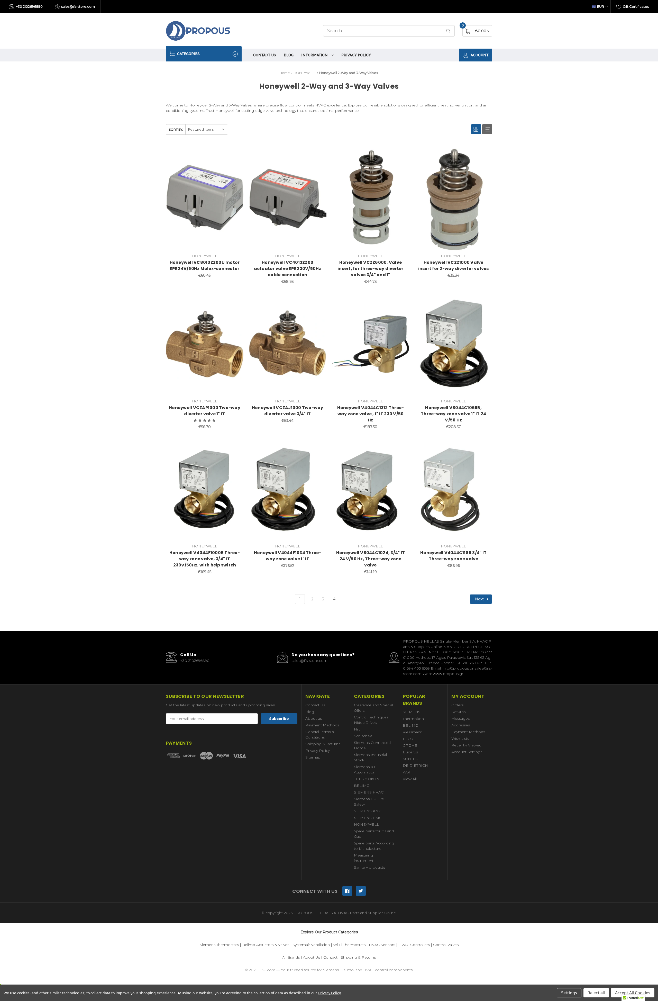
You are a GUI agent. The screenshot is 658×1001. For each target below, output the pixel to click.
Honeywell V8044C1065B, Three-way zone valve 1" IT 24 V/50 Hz (453, 414)
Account (479, 54)
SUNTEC (410, 758)
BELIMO (362, 785)
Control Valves (446, 944)
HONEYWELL (366, 824)
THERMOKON (366, 779)
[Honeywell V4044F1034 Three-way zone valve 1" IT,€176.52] (287, 490)
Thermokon (413, 718)
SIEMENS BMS (367, 817)
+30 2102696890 (29, 6)
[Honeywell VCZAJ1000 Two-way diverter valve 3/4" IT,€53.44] (287, 344)
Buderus (410, 752)
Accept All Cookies (632, 993)
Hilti (357, 729)
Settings (569, 993)
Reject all (596, 993)
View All (410, 779)
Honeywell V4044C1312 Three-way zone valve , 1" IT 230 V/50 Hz (370, 414)
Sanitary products (369, 867)
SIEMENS (412, 712)
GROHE (410, 745)
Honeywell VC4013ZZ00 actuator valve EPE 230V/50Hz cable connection (287, 268)
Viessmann (413, 732)
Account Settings (466, 752)
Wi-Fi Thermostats (349, 944)
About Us (311, 957)
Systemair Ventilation (311, 944)
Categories (188, 53)
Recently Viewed (466, 745)
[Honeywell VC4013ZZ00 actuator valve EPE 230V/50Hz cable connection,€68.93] (287, 199)
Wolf (407, 772)
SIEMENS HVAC (368, 792)
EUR (600, 6)
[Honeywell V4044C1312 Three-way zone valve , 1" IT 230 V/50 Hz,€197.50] (370, 344)
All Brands (291, 957)
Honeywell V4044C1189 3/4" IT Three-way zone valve (453, 556)
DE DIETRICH (415, 765)
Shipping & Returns (322, 744)
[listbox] (206, 129)
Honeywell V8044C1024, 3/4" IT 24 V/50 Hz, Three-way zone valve (370, 559)
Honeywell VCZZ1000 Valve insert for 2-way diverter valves (453, 265)
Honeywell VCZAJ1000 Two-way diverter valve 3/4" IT (287, 411)
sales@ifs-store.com (77, 6)
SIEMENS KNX (367, 811)
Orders (457, 705)
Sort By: (176, 129)
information (315, 54)
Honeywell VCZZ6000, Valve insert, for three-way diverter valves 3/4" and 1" (370, 268)
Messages (460, 718)
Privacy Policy (356, 54)
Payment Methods (322, 725)
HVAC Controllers (414, 944)
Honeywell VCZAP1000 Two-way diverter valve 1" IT (204, 411)
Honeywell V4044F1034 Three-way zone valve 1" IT (287, 556)
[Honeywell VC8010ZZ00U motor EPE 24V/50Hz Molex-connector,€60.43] (204, 199)
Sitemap (313, 757)
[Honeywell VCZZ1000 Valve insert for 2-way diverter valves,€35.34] (453, 199)
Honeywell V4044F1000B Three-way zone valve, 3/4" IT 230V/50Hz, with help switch (204, 559)
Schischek (363, 736)
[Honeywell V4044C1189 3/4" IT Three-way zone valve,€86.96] (453, 490)
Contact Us (264, 54)
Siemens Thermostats (219, 944)
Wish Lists (460, 738)
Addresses (460, 725)
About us (313, 718)
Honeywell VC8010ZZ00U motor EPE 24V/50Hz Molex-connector (205, 265)
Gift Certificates (635, 6)
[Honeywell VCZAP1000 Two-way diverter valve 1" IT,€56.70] (204, 344)
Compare (236, 153)
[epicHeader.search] (448, 31)
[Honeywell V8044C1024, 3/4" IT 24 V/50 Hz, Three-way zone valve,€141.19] (370, 490)
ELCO (408, 738)
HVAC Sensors (382, 944)
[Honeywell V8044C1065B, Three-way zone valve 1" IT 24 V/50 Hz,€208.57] (453, 344)
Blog (289, 54)
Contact (330, 957)
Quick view (223, 153)
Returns (458, 711)
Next (480, 599)
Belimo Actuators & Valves (265, 944)
